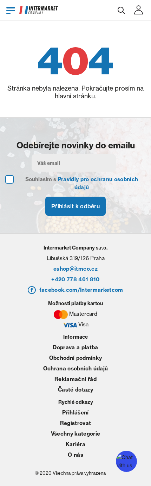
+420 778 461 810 (75, 279)
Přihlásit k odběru (75, 206)
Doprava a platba (75, 347)
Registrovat (75, 423)
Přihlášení (75, 412)
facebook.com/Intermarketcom (81, 290)
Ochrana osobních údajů (75, 368)
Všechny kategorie (75, 433)
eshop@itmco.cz (75, 268)
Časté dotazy (75, 389)
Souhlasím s (81, 183)
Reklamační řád (75, 379)
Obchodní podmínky (75, 358)
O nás (75, 454)
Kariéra (75, 444)
